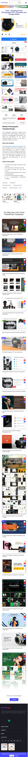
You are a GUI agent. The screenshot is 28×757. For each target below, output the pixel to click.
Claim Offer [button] (24, 6)
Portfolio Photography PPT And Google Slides (12, 352)
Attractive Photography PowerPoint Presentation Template (13, 556)
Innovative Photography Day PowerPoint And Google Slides (12, 629)
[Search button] (19, 2)
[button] (24, 220)
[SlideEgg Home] (14, 707)
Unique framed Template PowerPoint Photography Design (13, 274)
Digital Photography (14, 187)
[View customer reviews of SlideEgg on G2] (11, 730)
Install (21, 118)
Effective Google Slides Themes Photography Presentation (12, 235)
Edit (20, 42)
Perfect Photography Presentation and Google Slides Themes (12, 609)
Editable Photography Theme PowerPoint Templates (14, 391)
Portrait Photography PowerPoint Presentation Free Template (13, 536)
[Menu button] (26, 2)
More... (20, 187)
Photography (5, 182)
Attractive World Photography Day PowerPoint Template (12, 516)
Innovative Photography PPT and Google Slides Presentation (13, 313)
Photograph (4, 187)
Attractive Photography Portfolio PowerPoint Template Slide (12, 294)
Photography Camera (6, 185)
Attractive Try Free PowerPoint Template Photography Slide (11, 431)
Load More (14, 699)
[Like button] (2, 34)
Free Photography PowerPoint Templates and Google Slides (12, 648)
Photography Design (17, 185)
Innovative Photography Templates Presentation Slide (13, 411)
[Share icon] (6, 34)
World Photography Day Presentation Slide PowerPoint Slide (11, 451)
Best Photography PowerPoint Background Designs (13, 332)
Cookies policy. (22, 754)
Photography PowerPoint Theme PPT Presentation (13, 371)
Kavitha (21, 115)
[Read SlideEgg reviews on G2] (4, 730)
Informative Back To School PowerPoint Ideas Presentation (12, 254)
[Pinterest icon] (9, 34)
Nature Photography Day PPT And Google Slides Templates (13, 691)
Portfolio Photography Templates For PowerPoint (13, 574)
